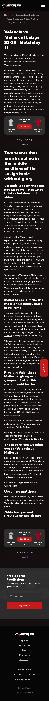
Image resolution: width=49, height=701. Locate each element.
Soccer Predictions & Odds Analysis (22, 19)
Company (24, 660)
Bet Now (24, 126)
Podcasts (24, 655)
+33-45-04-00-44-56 (24, 674)
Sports (24, 640)
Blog (24, 650)
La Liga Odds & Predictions (18, 23)
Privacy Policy (24, 688)
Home (7, 15)
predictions (20, 445)
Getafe (25, 247)
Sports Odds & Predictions (27, 15)
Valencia (24, 237)
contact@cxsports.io (24, 679)
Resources (24, 645)
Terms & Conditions (24, 692)
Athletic (8, 335)
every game (19, 96)
